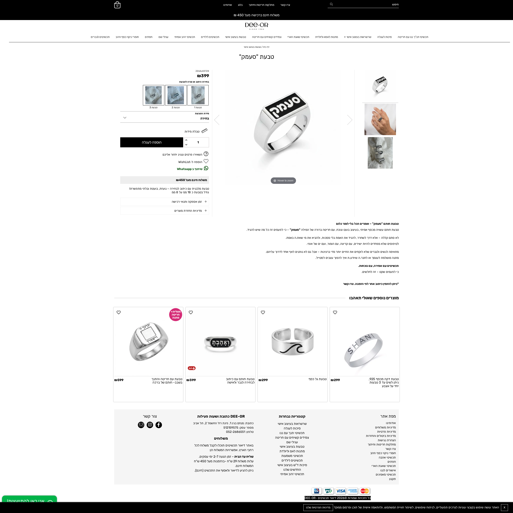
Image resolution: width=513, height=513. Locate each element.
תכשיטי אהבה (387, 457)
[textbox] (292, 449)
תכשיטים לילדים (210, 37)
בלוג (240, 5)
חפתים (148, 37)
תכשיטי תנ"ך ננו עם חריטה (413, 37)
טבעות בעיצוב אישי (235, 37)
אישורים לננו (388, 470)
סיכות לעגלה (384, 37)
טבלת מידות (192, 131)
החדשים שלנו (292, 470)
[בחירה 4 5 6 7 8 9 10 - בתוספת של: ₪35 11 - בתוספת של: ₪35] (164, 116)
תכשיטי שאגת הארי (298, 37)
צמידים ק (303, 437)
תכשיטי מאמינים (386, 474)
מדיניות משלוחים (385, 427)
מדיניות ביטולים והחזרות (381, 436)
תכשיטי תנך (297, 433)
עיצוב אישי (284, 424)
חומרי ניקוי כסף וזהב (127, 37)
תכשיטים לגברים (100, 37)
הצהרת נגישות (387, 440)
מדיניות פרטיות (386, 431)
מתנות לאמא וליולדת (326, 37)
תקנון (392, 479)
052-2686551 (235, 432)
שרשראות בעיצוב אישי (358, 37)
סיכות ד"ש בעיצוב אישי (292, 465)
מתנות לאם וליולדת (292, 451)
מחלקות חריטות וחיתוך (261, 5)
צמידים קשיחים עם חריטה (266, 37)
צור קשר (150, 416)
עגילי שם (163, 37)
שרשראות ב (299, 424)
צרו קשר (285, 5)
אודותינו (227, 5)
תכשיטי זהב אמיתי (184, 37)
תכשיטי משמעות (292, 456)
